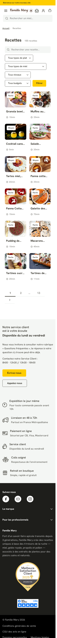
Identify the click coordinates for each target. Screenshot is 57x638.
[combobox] (27, 18)
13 (38, 293)
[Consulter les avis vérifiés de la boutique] (27, 603)
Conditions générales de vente (19, 625)
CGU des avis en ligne (14, 631)
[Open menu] (6, 10)
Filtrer (39, 83)
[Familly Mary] (21, 10)
